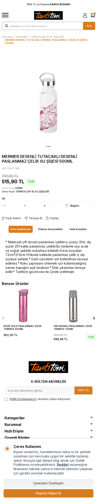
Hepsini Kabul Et (48, 493)
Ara (89, 25)
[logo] (48, 15)
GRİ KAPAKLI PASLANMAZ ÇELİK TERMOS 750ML (73, 328)
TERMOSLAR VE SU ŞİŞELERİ (47, 36)
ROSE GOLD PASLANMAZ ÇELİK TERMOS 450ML (23, 328)
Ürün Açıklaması (20, 229)
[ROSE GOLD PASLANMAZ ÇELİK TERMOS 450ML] (23, 305)
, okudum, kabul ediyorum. (40, 399)
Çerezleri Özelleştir (48, 483)
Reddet (63, 464)
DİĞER (19, 188)
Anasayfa (7, 36)
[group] (48, 97)
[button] (48, 146)
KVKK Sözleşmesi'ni (23, 399)
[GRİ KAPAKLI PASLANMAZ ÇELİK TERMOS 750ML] (73, 305)
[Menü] (5, 15)
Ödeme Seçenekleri (50, 229)
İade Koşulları (78, 229)
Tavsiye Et (35, 218)
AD (3, 198)
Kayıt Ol (83, 390)
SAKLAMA (21, 36)
